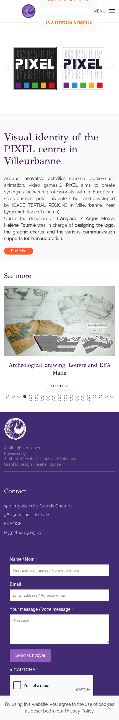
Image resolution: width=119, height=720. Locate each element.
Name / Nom (23, 559)
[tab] (7, 396)
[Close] (109, 708)
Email (17, 584)
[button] (104, 11)
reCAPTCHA (24, 669)
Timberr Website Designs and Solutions (40, 459)
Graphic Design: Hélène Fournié (32, 464)
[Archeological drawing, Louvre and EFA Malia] (59, 337)
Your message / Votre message (41, 609)
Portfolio (18, 251)
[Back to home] (29, 11)
